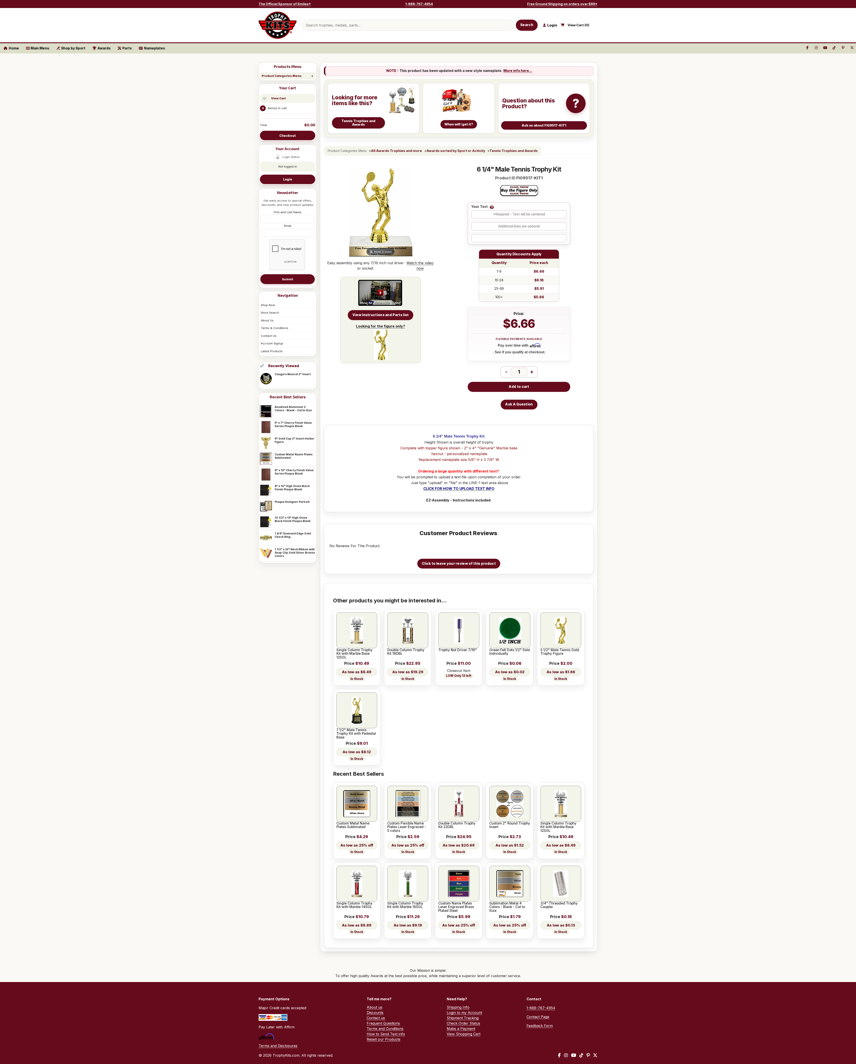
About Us (267, 320)
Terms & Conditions (274, 328)
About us (374, 1007)
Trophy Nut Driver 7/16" (457, 650)
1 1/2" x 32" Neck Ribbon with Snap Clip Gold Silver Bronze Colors (295, 553)
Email (287, 225)
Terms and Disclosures (278, 1046)
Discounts (375, 1012)
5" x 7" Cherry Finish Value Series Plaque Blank (293, 424)
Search (526, 25)
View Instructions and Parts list (380, 315)
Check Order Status (463, 1023)
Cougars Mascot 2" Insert (293, 374)
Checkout (287, 135)
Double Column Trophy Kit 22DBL (456, 825)
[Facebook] (559, 1055)
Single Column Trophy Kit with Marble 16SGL (405, 905)
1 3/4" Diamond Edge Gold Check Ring (293, 535)
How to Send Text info (386, 1034)
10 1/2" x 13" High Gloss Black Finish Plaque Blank (293, 519)
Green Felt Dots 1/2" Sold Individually (509, 652)
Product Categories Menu (281, 76)
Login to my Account (464, 1012)
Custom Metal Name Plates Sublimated (294, 456)
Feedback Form (540, 1025)
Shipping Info (458, 1007)
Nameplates (154, 48)
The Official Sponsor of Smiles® (285, 4)
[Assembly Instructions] (380, 293)
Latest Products (272, 351)
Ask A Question (519, 404)
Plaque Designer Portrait (292, 501)
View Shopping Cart (463, 1034)
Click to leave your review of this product (459, 563)
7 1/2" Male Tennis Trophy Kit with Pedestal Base (356, 733)
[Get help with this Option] (492, 207)
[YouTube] (573, 1055)
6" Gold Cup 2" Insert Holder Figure (294, 440)
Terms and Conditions (385, 1028)
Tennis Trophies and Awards (514, 151)
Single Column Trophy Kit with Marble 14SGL (354, 905)
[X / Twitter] (595, 1055)
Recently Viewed (283, 366)
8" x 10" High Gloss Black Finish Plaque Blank (292, 487)
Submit (287, 279)
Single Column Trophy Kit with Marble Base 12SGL (354, 653)
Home (14, 48)
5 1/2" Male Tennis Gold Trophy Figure (559, 652)
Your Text (479, 207)
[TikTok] (581, 1055)
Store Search (270, 312)
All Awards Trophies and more (396, 151)
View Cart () (578, 25)
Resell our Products (383, 1039)
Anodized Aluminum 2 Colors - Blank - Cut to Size (293, 408)
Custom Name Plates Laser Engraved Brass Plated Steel (456, 907)
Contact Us (268, 336)
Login (287, 179)
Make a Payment (461, 1028)
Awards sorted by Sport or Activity (455, 151)
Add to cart (519, 387)
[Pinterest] (588, 1055)
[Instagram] (566, 1055)
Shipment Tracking (463, 1018)
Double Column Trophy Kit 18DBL (405, 652)
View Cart (278, 98)
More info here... (517, 71)
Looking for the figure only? (380, 326)
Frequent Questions (383, 1023)
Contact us (376, 1018)
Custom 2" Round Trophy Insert (509, 825)
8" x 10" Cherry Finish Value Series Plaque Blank (294, 472)
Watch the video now (420, 265)
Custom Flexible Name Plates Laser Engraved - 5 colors (406, 827)
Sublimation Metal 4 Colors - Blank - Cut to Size (507, 907)
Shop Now (268, 305)
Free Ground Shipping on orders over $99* (562, 4)
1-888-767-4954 (419, 4)
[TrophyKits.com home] (277, 25)
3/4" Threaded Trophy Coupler (559, 905)
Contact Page (538, 1017)
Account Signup (272, 343)
